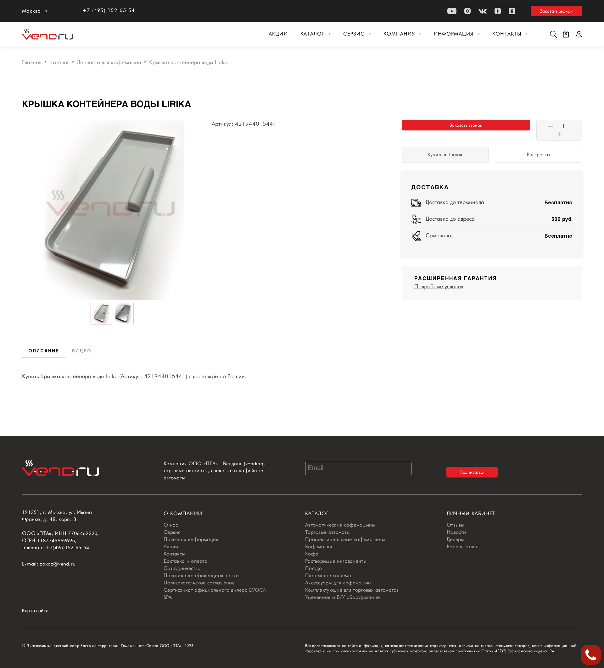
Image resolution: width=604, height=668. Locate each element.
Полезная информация (191, 539)
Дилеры (455, 539)
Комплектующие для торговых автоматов (352, 590)
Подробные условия (438, 286)
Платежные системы (328, 575)
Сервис (354, 34)
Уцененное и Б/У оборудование (342, 597)
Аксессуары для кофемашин (338, 583)
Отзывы (455, 525)
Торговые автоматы (327, 532)
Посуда (313, 568)
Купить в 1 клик (445, 154)
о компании (183, 513)
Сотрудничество (182, 568)
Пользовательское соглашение (199, 583)
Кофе (311, 554)
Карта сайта (35, 611)
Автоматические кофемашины (340, 525)
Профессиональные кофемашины (345, 539)
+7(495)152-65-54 (67, 547)
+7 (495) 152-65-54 (108, 10)
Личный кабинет (471, 513)
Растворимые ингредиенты (335, 561)
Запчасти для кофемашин (109, 62)
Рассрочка (538, 154)
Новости (456, 532)
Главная (32, 62)
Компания (399, 34)
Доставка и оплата (185, 561)
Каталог (312, 34)
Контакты (506, 34)
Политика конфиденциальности (201, 575)
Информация (454, 34)
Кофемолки (319, 546)
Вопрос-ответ (462, 546)
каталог (317, 513)
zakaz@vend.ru (58, 564)
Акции (278, 34)
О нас (171, 525)
